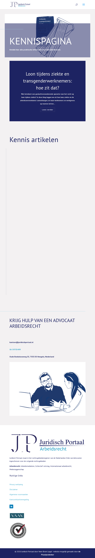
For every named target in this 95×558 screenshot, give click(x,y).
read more (16, 170)
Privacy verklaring (16, 484)
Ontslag (17, 182)
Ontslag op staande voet (28, 267)
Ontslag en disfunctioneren (30, 238)
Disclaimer (14, 489)
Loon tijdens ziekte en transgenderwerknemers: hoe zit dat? (47, 81)
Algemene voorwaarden (19, 494)
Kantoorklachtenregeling (19, 499)
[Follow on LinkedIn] (11, 506)
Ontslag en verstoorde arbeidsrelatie (37, 210)
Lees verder (47, 110)
